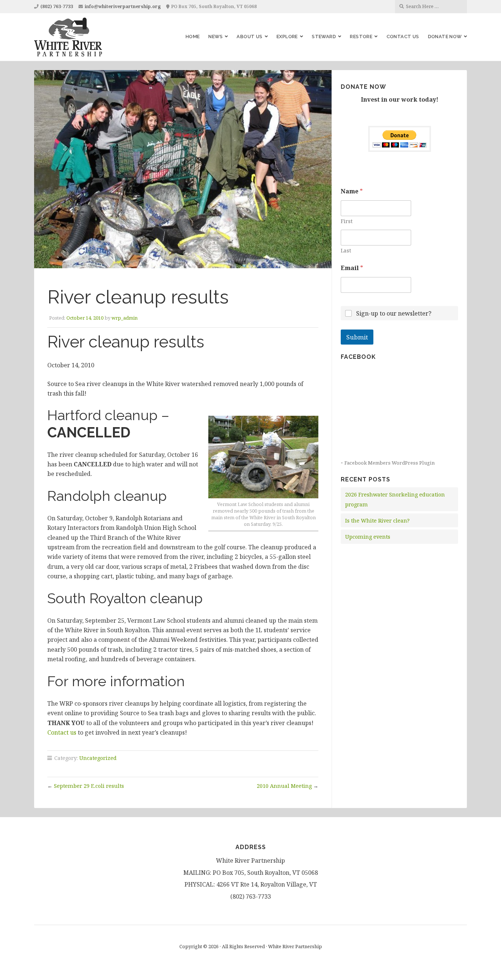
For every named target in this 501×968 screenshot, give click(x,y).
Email (352, 268)
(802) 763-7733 (56, 6)
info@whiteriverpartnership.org (123, 6)
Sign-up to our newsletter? (393, 313)
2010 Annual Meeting (284, 785)
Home (193, 36)
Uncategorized (98, 757)
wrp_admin (124, 317)
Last (346, 250)
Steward (324, 36)
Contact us (61, 732)
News (215, 36)
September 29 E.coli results (89, 785)
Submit (357, 337)
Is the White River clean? (377, 520)
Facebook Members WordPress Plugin (389, 462)
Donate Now (445, 36)
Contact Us (403, 36)
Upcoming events (367, 536)
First (346, 221)
